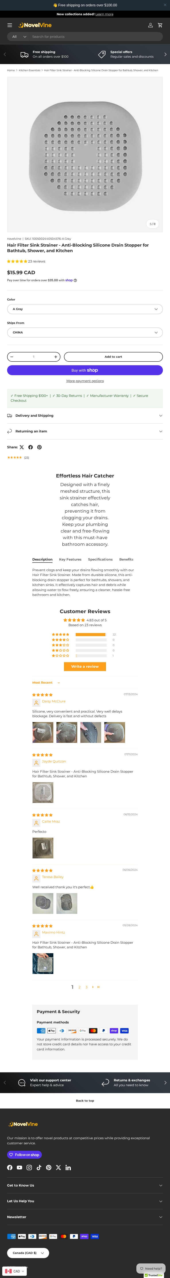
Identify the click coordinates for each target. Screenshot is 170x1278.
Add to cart (113, 356)
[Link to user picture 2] (66, 732)
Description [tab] (42, 559)
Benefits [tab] (126, 559)
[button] (160, 25)
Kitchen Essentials (29, 70)
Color (11, 299)
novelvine (14, 238)
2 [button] (80, 987)
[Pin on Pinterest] (39, 447)
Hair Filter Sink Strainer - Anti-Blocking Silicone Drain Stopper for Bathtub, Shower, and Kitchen (101, 70)
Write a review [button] (85, 666)
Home (11, 70)
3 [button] (86, 987)
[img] (42, 695)
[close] (165, 5)
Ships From (15, 323)
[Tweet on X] (21, 447)
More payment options (85, 381)
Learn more (104, 14)
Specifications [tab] (100, 559)
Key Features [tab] (70, 559)
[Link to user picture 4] (114, 732)
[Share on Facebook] (30, 447)
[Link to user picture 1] (43, 732)
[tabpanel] (85, 582)
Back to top (85, 1100)
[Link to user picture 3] (90, 732)
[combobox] (85, 36)
